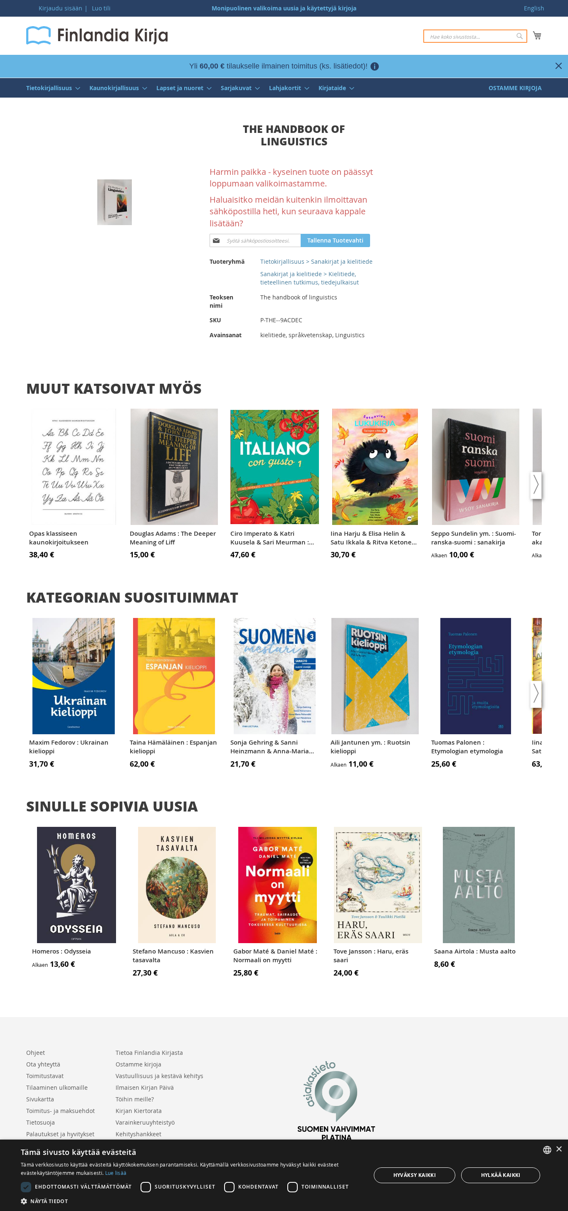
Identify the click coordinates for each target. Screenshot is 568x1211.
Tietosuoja (40, 1122)
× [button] (559, 1149)
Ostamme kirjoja (138, 1064)
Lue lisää (116, 1172)
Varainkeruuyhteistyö (145, 1122)
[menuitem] (50, 88)
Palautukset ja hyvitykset (60, 1134)
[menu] (284, 88)
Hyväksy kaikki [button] (414, 1175)
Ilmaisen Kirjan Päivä (145, 1087)
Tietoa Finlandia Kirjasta (149, 1053)
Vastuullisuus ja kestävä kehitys (159, 1076)
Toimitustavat (45, 1076)
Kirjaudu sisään (60, 8)
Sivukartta (40, 1099)
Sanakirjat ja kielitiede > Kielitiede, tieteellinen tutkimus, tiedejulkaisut (309, 278)
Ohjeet (35, 1053)
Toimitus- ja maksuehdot (60, 1111)
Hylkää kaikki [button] (501, 1175)
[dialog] (284, 1175)
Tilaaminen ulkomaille (57, 1087)
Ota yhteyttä (43, 1064)
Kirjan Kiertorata (139, 1111)
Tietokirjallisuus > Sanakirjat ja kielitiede (316, 261)
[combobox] (475, 36)
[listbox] (547, 1150)
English (534, 8)
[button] (190, 1201)
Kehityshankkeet (138, 1134)
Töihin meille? (135, 1099)
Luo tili (101, 8)
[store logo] (97, 35)
